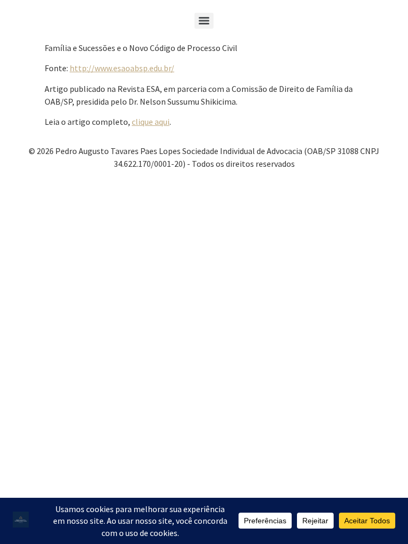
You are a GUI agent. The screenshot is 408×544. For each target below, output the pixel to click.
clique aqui (150, 121)
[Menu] (204, 21)
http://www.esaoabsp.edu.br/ (122, 68)
